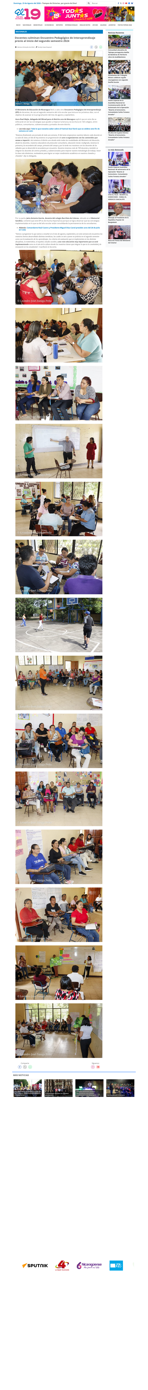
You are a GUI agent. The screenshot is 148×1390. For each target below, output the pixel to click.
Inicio (18, 25)
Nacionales (27, 25)
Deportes (59, 25)
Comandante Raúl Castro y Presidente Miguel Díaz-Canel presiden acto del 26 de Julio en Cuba (59, 229)
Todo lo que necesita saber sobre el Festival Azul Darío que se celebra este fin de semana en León (59, 130)
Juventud (112, 25)
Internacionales (71, 25)
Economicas (49, 25)
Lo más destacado (116, 150)
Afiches (95, 25)
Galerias (103, 25)
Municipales (37, 25)
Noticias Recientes (116, 33)
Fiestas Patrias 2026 (125, 25)
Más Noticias (21, 1075)
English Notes (85, 25)
